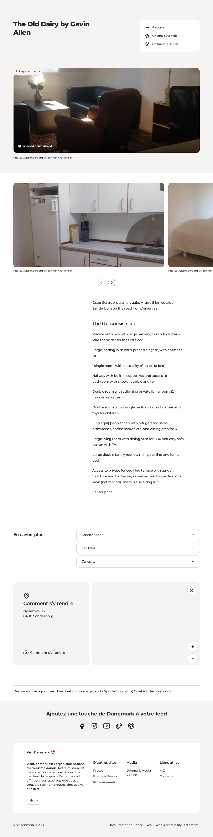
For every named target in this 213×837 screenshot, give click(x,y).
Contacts (166, 776)
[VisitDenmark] (41, 752)
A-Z (162, 770)
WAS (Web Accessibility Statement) (173, 825)
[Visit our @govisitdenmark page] (119, 725)
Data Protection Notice (126, 825)
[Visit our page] (94, 725)
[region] (146, 623)
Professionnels (104, 782)
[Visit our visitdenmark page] (106, 725)
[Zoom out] (193, 658)
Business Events (105, 776)
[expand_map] (191, 590)
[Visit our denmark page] (82, 725)
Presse (98, 770)
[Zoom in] (193, 647)
